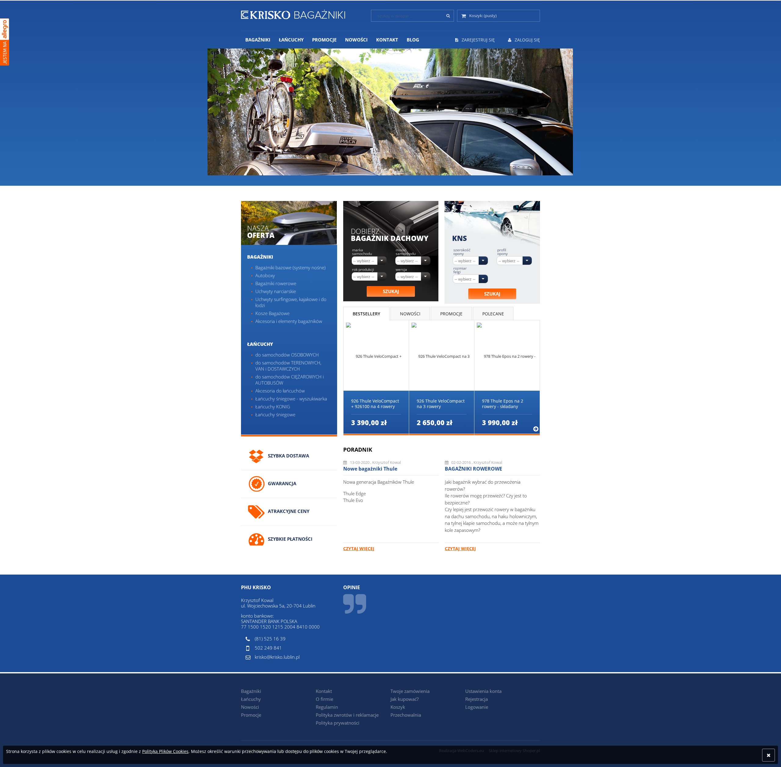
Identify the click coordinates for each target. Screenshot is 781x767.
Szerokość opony (461, 252)
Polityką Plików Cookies (165, 751)
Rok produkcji (363, 269)
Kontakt (324, 691)
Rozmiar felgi (460, 270)
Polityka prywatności (337, 723)
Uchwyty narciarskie (275, 291)
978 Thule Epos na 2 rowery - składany (502, 403)
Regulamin (327, 707)
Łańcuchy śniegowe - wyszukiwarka (291, 399)
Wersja (401, 269)
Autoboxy (265, 275)
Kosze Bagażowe (272, 313)
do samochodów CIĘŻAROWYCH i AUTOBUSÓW (289, 380)
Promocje (251, 715)
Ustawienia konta (483, 691)
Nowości (250, 707)
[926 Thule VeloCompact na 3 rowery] (441, 356)
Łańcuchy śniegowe (275, 414)
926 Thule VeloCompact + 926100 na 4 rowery (375, 403)
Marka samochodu (362, 252)
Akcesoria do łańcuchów (280, 391)
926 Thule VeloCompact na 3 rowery (441, 403)
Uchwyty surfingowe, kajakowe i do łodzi (290, 302)
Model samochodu (406, 252)
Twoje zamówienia (410, 691)
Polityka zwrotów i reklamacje (347, 715)
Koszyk (397, 707)
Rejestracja (476, 699)
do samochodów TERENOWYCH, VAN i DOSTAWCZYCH (288, 366)
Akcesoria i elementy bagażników (288, 321)
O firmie (324, 699)
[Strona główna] (293, 13)
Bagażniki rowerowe (275, 283)
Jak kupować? (404, 699)
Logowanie (476, 707)
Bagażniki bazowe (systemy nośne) (290, 267)
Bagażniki (260, 257)
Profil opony (502, 252)
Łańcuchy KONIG (272, 406)
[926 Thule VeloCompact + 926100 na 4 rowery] (376, 356)
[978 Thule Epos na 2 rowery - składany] (507, 356)
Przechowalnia (405, 715)
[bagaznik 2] (381, 117)
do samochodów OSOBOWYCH (287, 355)
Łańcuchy (260, 344)
